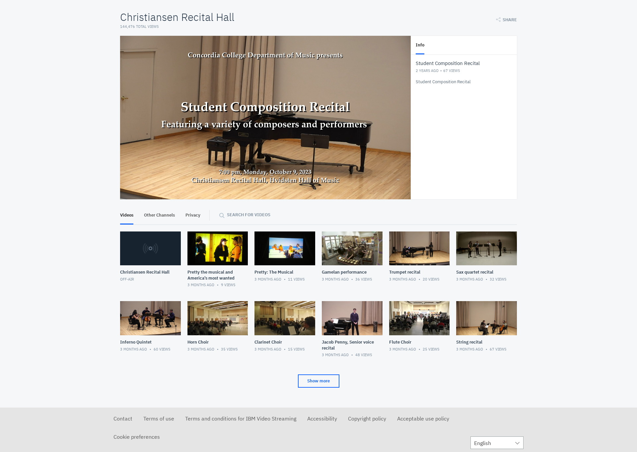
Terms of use (158, 418)
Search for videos (248, 215)
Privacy (192, 215)
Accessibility (322, 418)
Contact (122, 418)
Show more (318, 381)
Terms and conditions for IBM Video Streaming (240, 418)
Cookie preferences (136, 436)
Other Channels (159, 215)
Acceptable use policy (423, 418)
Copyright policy (367, 418)
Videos (126, 215)
